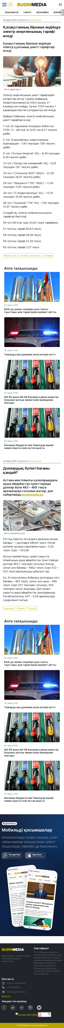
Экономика (42, 12)
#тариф (48, 255)
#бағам (21, 608)
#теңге (32, 608)
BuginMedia (23, 20)
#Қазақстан (10, 255)
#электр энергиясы (31, 255)
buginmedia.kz (32, 494)
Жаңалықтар (12, 12)
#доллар (8, 608)
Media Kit (6, 996)
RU (10, 4)
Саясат (28, 12)
